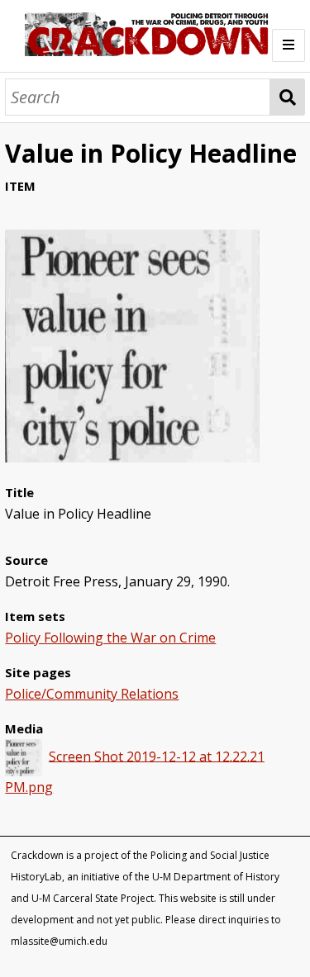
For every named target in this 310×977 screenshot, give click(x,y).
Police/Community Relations (92, 694)
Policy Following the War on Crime (110, 637)
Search (287, 97)
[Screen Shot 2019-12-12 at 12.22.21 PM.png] (132, 457)
